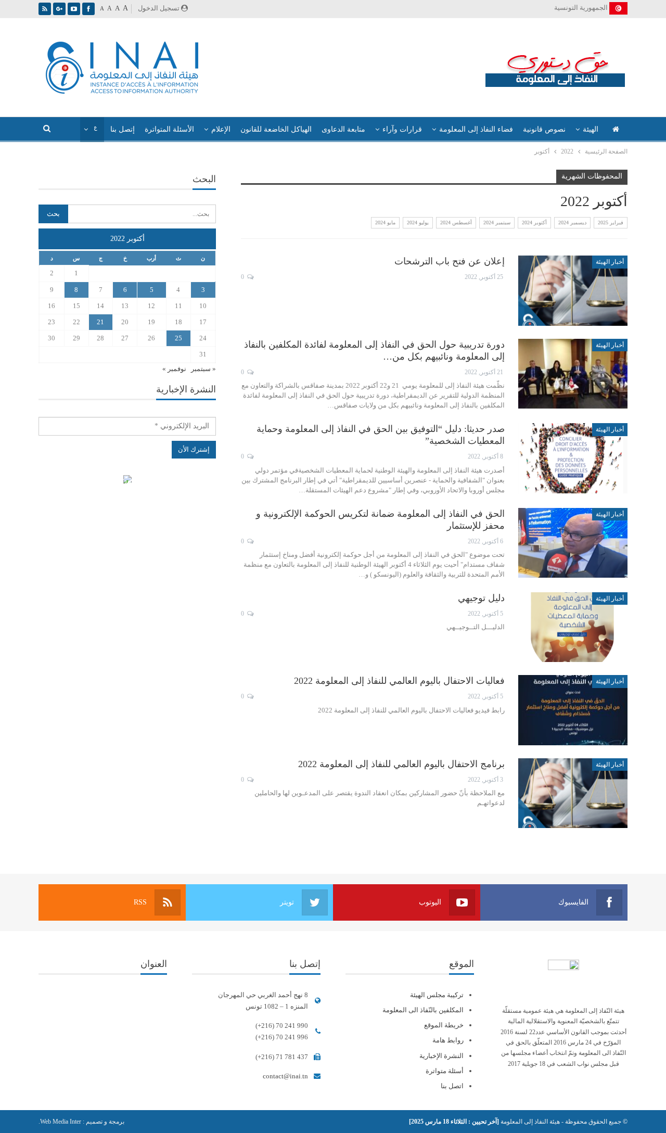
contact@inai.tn (285, 1076)
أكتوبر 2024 (534, 222)
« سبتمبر (203, 369)
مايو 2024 (385, 222)
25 (178, 338)
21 (100, 322)
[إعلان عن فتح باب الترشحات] (572, 290)
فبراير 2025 (610, 222)
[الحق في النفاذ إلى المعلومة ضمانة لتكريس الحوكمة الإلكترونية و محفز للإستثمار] (572, 543)
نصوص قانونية (544, 129)
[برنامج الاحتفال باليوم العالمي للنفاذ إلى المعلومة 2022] (572, 793)
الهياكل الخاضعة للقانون (276, 129)
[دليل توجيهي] (572, 627)
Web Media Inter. (60, 1121)
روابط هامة (448, 1040)
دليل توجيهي (481, 598)
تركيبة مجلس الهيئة (437, 995)
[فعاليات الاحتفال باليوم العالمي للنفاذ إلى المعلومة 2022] (572, 710)
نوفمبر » (174, 369)
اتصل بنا (452, 1086)
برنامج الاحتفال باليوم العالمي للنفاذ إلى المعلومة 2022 (401, 764)
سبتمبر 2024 (496, 222)
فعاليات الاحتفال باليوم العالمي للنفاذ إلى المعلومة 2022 (399, 681)
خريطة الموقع (444, 1025)
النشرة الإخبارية (441, 1056)
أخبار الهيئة (610, 261)
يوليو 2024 (418, 222)
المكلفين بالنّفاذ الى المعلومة (423, 1010)
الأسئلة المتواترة (169, 129)
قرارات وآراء (402, 129)
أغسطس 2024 (456, 222)
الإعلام (220, 129)
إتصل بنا (122, 129)
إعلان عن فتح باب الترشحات (449, 261)
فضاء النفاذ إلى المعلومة (476, 129)
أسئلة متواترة (445, 1071)
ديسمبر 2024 (572, 222)
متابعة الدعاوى (343, 129)
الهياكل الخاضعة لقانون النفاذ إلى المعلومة (127, 481)
